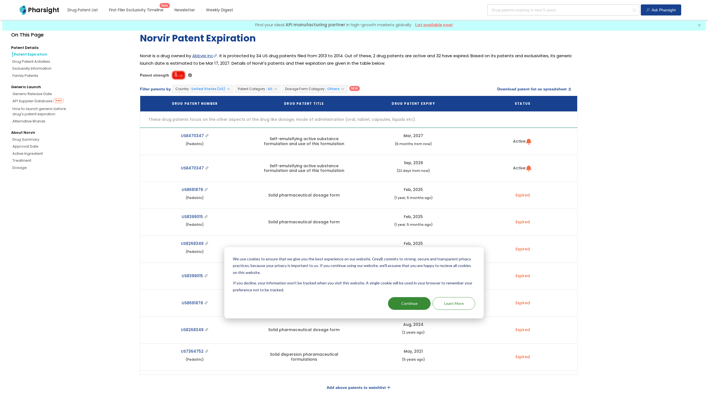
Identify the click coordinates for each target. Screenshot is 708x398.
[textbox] (563, 9)
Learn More (454, 303)
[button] (203, 89)
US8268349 (193, 243)
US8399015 (193, 216)
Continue (409, 303)
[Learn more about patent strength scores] (190, 75)
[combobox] (563, 9)
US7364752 (193, 351)
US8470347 (193, 135)
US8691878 (193, 189)
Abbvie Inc (202, 56)
